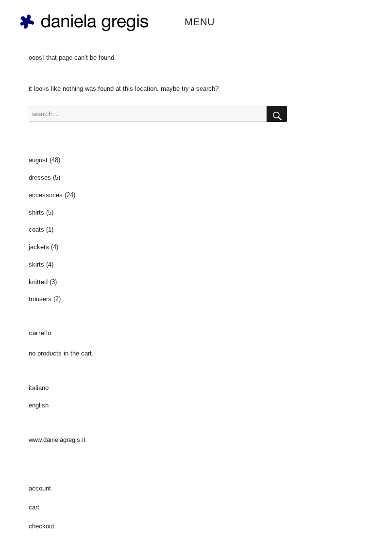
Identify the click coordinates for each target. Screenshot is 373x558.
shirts (36, 212)
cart (34, 507)
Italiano (39, 387)
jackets (39, 247)
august (38, 160)
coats (36, 229)
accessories (46, 195)
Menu (200, 22)
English (39, 405)
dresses (40, 177)
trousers (40, 299)
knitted (38, 282)
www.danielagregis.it (57, 439)
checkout (41, 526)
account (40, 488)
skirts (36, 264)
